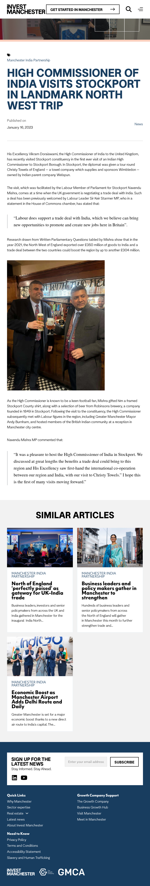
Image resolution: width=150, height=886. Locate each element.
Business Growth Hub (92, 807)
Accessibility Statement (24, 851)
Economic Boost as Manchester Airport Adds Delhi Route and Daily (37, 699)
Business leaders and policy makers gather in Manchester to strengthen (109, 590)
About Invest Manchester (25, 825)
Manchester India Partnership (28, 60)
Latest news (16, 819)
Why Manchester (19, 801)
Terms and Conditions (22, 845)
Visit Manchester (89, 813)
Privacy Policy (16, 839)
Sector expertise (18, 807)
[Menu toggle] (140, 9)
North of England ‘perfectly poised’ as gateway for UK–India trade (37, 590)
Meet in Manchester (91, 819)
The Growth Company (93, 801)
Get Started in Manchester (76, 9)
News (139, 124)
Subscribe (124, 762)
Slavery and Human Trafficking (28, 857)
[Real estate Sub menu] (27, 813)
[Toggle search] (129, 9)
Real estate (15, 813)
